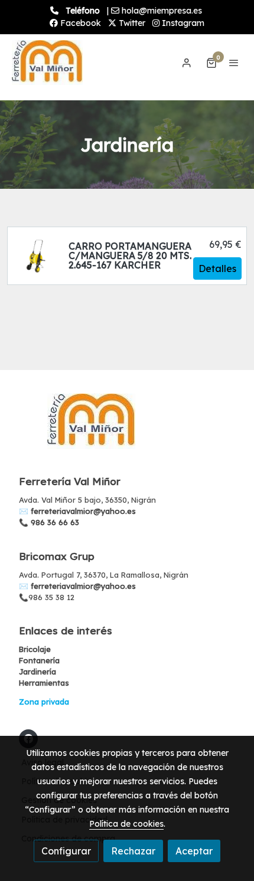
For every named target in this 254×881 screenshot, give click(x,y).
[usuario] (186, 62)
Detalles (217, 268)
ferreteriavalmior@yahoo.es (83, 511)
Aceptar (194, 851)
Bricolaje (35, 649)
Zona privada (44, 701)
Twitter (130, 23)
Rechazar (133, 851)
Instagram (181, 23)
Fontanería (39, 660)
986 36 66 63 (55, 522)
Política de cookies (126, 823)
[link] (47, 62)
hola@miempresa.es (162, 10)
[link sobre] (127, 428)
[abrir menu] (234, 62)
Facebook (79, 23)
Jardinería (37, 671)
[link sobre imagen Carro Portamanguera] (35, 255)
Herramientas (44, 682)
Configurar (66, 851)
